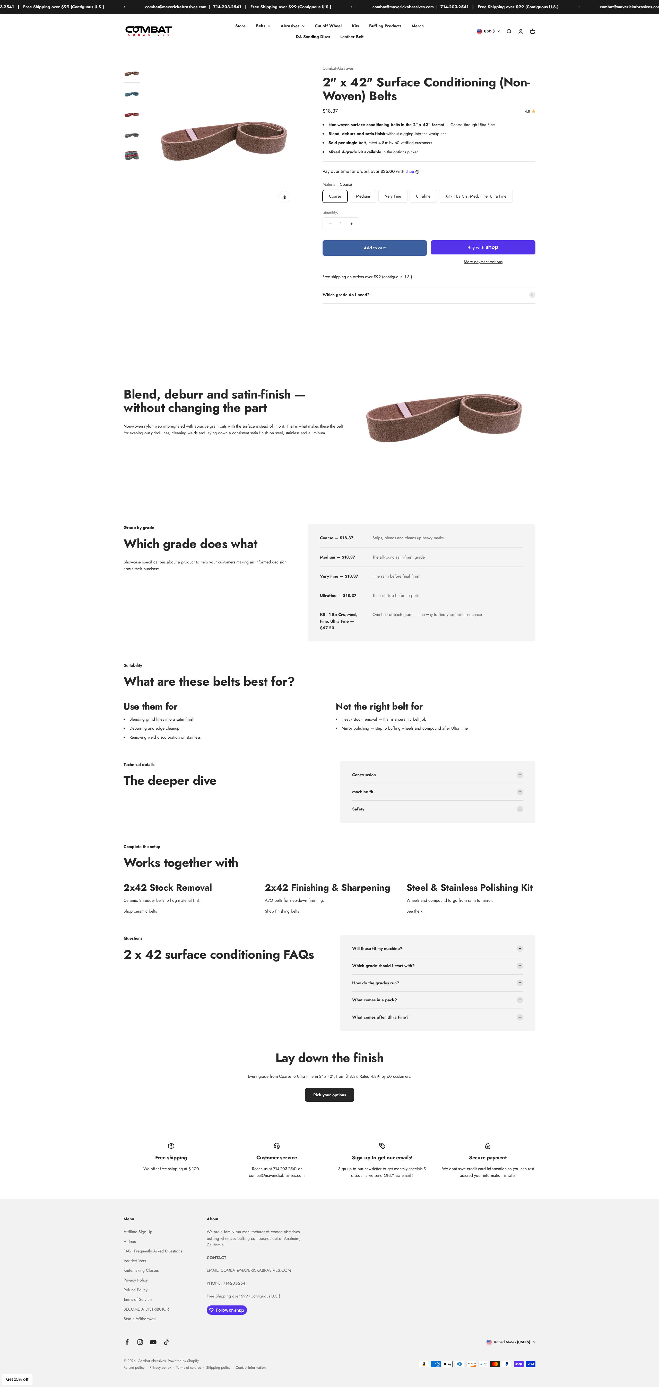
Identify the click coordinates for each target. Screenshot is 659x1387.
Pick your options (329, 1095)
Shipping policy (218, 1367)
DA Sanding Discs (313, 36)
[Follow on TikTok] (166, 1342)
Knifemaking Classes (141, 1270)
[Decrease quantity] (330, 224)
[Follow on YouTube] (153, 1342)
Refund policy (134, 1367)
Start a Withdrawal (140, 1319)
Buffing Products (385, 26)
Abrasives (290, 26)
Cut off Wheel (328, 26)
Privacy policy (160, 1367)
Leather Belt (351, 36)
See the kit (415, 911)
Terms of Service (138, 1299)
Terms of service (188, 1367)
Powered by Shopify (183, 1360)
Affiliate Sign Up (138, 1232)
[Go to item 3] (132, 115)
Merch (418, 26)
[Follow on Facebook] (127, 1342)
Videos (130, 1241)
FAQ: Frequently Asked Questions (153, 1251)
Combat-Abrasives (338, 68)
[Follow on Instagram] (140, 1342)
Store (240, 26)
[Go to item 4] (132, 136)
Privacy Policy (136, 1280)
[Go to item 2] (132, 95)
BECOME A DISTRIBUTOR (146, 1309)
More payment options (483, 262)
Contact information (251, 1367)
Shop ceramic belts (140, 911)
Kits (355, 26)
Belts (260, 26)
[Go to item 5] (132, 156)
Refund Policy (136, 1290)
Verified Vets (135, 1261)
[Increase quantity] (351, 224)
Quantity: (330, 212)
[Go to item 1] (132, 74)
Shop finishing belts (282, 911)
